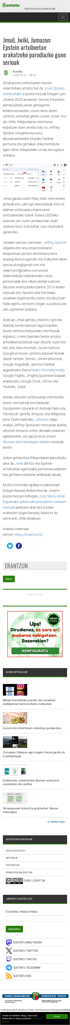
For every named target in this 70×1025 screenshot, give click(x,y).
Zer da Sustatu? (15, 850)
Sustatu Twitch (25, 959)
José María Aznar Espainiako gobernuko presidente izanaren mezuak (34, 501)
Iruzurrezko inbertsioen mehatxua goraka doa (32, 728)
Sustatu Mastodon (27, 942)
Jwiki (19, 463)
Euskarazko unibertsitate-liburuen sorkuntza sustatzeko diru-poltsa (31, 782)
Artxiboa (11, 858)
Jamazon (42, 419)
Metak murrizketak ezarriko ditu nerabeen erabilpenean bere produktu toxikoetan (29, 702)
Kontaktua (12, 865)
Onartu (57, 1016)
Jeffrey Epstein (54, 242)
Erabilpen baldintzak (19, 872)
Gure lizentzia (34, 880)
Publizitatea (35, 594)
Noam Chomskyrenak (47, 370)
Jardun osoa (57, 821)
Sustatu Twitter (25, 951)
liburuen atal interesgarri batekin (27, 442)
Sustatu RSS (22, 976)
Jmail (48, 88)
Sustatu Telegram (26, 967)
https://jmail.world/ (29, 534)
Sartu (8, 579)
